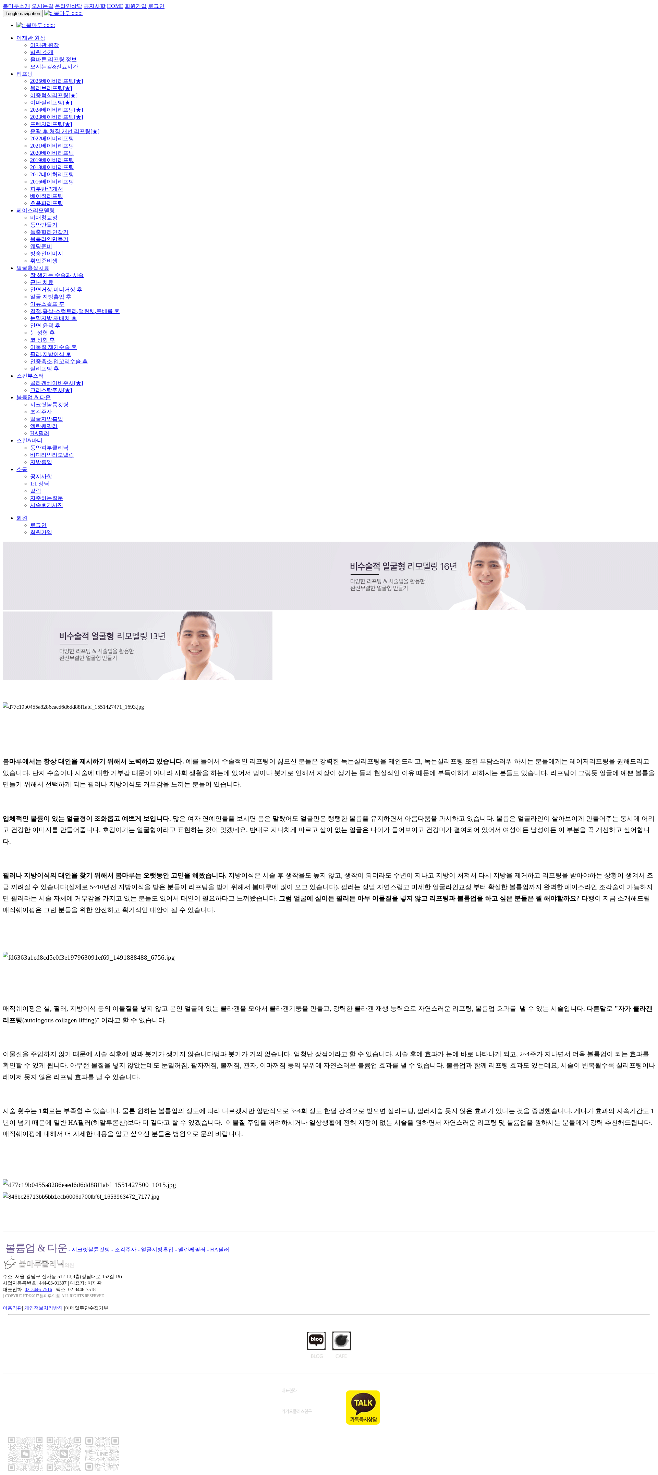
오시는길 (42, 6)
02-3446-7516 (38, 1289)
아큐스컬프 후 (47, 304)
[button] (21, 518)
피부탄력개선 (46, 189)
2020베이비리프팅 (52, 153)
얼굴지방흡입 (46, 419)
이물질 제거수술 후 (53, 347)
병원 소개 (41, 52)
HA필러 (39, 433)
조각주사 (41, 412)
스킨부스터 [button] (30, 376)
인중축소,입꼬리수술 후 (59, 361)
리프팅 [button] (24, 74)
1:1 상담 (39, 484)
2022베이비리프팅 (52, 138)
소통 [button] (21, 469)
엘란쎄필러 (44, 426)
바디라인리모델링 (52, 455)
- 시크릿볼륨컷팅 (90, 1249)
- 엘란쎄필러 (191, 1249)
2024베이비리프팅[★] (56, 110)
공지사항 (95, 6)
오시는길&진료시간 (54, 67)
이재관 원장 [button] (30, 38)
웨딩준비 (41, 246)
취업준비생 (44, 261)
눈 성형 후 (42, 333)
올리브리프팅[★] (51, 88)
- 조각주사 (124, 1249)
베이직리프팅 (46, 196)
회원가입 (136, 6)
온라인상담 (68, 6)
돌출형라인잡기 (49, 232)
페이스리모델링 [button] (35, 210)
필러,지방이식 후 (50, 354)
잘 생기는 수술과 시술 (57, 275)
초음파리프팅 (46, 203)
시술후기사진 (46, 505)
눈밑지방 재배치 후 (53, 318)
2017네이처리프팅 (52, 174)
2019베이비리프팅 (52, 160)
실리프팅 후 (44, 368)
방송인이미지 (46, 253)
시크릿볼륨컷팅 (49, 404)
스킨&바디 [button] (29, 440)
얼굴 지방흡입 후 (50, 297)
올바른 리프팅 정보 (53, 59)
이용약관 (12, 1308)
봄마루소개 (16, 6)
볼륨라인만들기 (49, 239)
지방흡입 (41, 462)
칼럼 (35, 491)
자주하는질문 (46, 498)
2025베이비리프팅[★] (56, 81)
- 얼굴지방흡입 (156, 1249)
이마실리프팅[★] (51, 102)
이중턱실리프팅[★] (53, 95)
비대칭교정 (44, 217)
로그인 (156, 6)
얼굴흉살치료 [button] (32, 268)
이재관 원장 (44, 45)
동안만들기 (44, 225)
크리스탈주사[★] (51, 390)
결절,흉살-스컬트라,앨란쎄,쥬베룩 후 (75, 311)
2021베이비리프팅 (52, 146)
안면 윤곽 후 (45, 325)
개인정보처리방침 (43, 1308)
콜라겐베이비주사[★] (56, 383)
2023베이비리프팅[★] (56, 117)
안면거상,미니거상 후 (56, 289)
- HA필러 (218, 1249)
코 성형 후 (42, 340)
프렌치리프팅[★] (51, 124)
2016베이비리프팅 (52, 182)
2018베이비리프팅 (52, 167)
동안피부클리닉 (49, 448)
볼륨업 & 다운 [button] (33, 397)
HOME (115, 6)
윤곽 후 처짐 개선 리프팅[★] (64, 131)
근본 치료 (41, 282)
